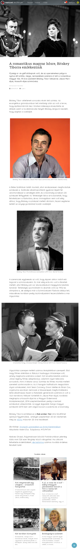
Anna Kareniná (39, 427)
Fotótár (37, 2)
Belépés (72, 2)
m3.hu (19, 419)
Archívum (14, 2)
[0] (65, 2)
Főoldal (30, 2)
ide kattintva (38, 442)
